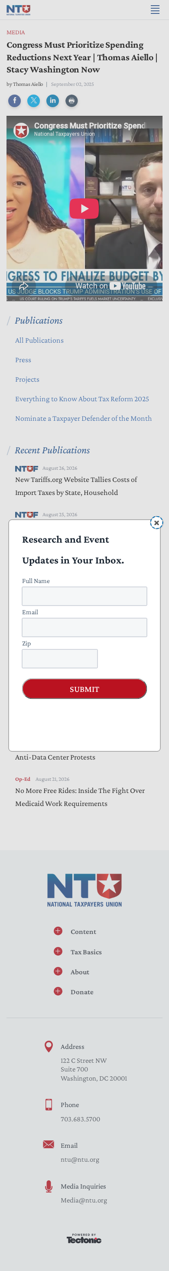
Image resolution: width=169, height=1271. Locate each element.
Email (30, 612)
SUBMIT (84, 689)
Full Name (36, 580)
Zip (26, 643)
